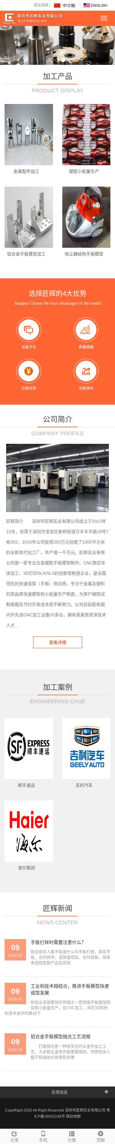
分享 (14, 1140)
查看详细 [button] (57, 642)
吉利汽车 (84, 785)
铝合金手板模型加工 (26, 253)
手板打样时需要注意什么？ (58, 942)
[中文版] (65, 5)
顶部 (100, 1140)
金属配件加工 (26, 171)
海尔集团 (26, 867)
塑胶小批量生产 (84, 171)
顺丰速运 (26, 785)
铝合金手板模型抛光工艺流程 (60, 1036)
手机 (43, 1140)
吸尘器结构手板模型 (84, 253)
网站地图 (73, 1116)
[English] (95, 5)
